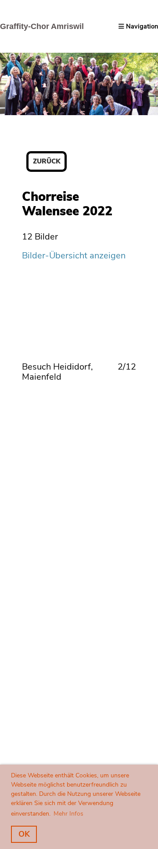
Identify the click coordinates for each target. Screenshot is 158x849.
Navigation (141, 26)
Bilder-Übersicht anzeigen (74, 255)
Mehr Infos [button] (68, 813)
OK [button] (24, 834)
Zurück (46, 161)
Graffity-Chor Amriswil (42, 26)
